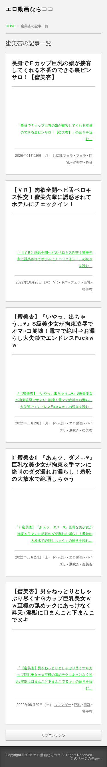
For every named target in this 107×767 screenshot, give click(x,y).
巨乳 (87, 282)
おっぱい (59, 423)
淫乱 (87, 705)
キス (64, 282)
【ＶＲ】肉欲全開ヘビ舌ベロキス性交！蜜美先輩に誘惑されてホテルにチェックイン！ (52, 197)
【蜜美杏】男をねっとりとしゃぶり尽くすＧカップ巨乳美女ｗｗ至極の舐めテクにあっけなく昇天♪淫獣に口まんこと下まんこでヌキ (53, 605)
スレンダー (62, 705)
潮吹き (74, 430)
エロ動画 (76, 423)
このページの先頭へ (85, 758)
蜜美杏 (77, 162)
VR (55, 282)
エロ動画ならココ (30, 9)
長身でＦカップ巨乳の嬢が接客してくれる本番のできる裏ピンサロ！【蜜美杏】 (52, 70)
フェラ (81, 156)
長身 (89, 162)
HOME (11, 26)
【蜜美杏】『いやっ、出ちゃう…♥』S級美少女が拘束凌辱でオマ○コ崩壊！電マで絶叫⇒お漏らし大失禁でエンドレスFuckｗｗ (53, 331)
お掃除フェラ (63, 156)
